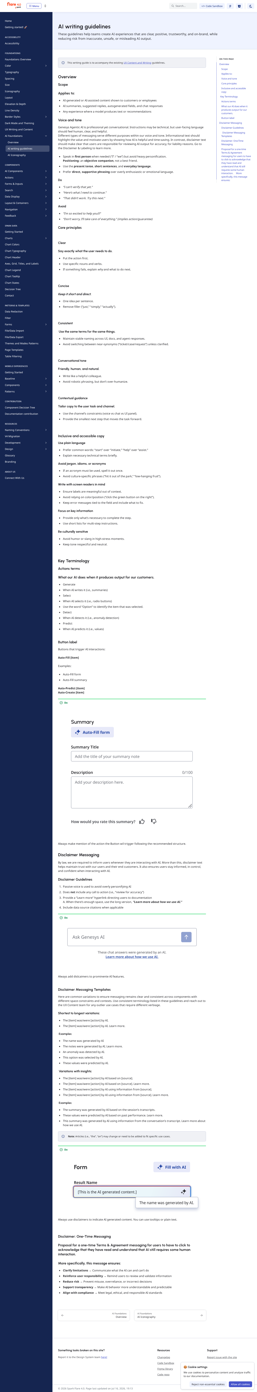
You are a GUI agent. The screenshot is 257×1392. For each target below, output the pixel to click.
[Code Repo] (239, 6)
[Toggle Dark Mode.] (250, 6)
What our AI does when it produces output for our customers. (234, 110)
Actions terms (228, 101)
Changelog (163, 1357)
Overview (224, 64)
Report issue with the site (222, 1357)
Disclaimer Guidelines (232, 127)
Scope (224, 69)
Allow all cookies (240, 1384)
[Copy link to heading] (56, 76)
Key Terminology (228, 96)
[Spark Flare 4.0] (14, 6)
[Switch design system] (45, 6)
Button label (228, 118)
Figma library (165, 1368)
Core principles (229, 83)
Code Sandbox (165, 1363)
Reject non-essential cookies (208, 1384)
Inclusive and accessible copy (233, 90)
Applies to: (227, 73)
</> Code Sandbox (212, 6)
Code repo (163, 1374)
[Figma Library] (230, 6)
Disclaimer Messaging (231, 122)
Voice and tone (229, 78)
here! (104, 1357)
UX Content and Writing (137, 62)
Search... (181, 5)
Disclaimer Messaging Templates (233, 134)
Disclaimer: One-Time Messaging (232, 142)
